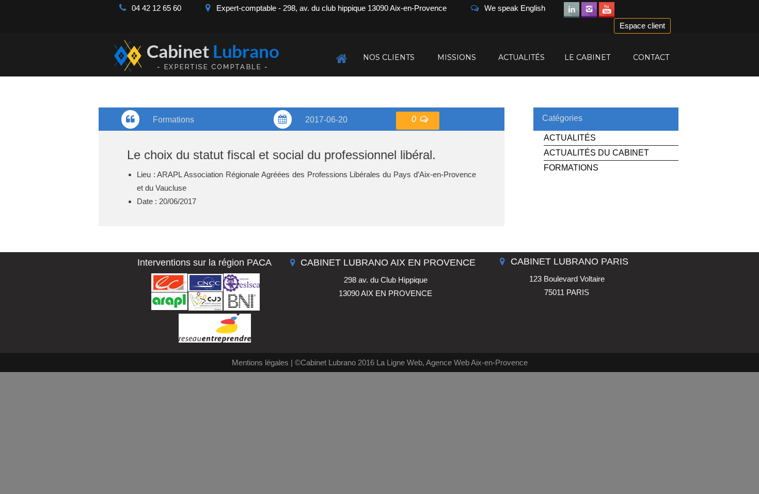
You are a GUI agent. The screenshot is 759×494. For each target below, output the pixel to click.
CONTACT (651, 57)
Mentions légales (260, 362)
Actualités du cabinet (596, 152)
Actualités (570, 137)
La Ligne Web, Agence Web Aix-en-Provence (452, 362)
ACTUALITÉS (521, 57)
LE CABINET (587, 57)
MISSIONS (456, 57)
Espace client (642, 25)
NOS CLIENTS (389, 57)
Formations (571, 167)
